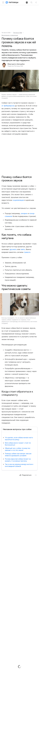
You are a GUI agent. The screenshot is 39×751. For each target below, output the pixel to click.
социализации (18, 200)
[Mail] (7, 2)
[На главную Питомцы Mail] (13, 2)
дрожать (13, 249)
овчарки (24, 213)
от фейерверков (8, 106)
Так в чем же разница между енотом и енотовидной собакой (19, 465)
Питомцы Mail (17, 32)
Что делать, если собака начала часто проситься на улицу (19, 438)
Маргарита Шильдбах (16, 64)
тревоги (27, 252)
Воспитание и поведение (10, 35)
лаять (23, 249)
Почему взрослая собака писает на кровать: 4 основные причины (18, 460)
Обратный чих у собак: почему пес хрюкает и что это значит (17, 449)
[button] (19, 81)
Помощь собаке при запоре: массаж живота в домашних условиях (18, 455)
